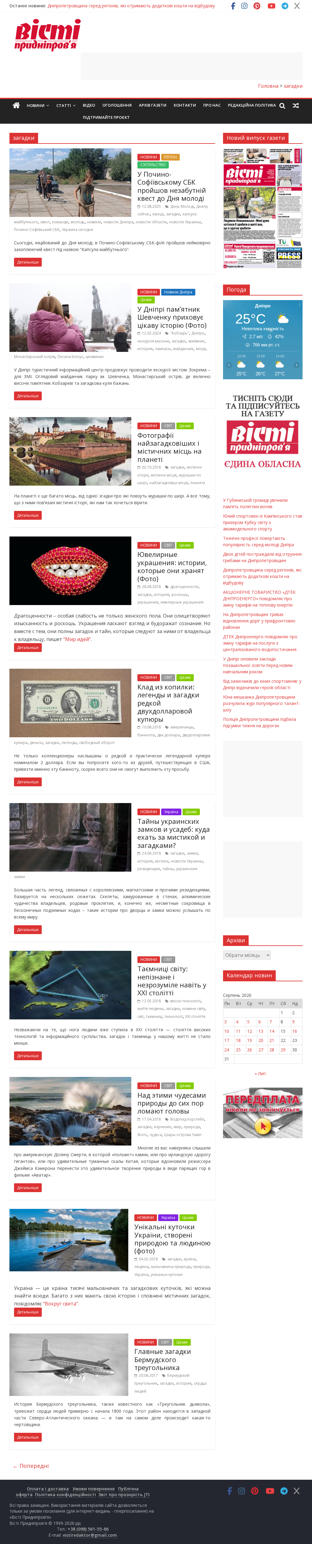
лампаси (163, 348)
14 (271, 1031)
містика (161, 861)
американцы (181, 727)
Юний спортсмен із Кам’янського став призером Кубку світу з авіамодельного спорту (262, 522)
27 (260, 1050)
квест (45, 222)
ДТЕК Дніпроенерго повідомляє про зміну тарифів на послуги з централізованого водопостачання (260, 643)
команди (60, 222)
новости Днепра (118, 222)
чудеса (156, 1134)
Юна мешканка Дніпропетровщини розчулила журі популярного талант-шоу (261, 703)
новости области (151, 222)
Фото (142, 1134)
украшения (147, 602)
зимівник (196, 341)
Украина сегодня (77, 229)
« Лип (260, 1073)
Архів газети (152, 105)
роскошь (180, 594)
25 (238, 1050)
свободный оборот (97, 742)
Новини (35, 105)
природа (192, 1126)
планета (197, 482)
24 (226, 1050)
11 (238, 1031)
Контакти (185, 105)
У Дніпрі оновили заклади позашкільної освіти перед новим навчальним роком (257, 665)
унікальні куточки (167, 1274)
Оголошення (117, 105)
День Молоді (182, 206)
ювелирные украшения (182, 602)
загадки (173, 214)
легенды (69, 742)
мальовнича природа (171, 1266)
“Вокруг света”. (60, 1303)
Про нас (212, 105)
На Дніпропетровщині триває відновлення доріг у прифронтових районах (259, 620)
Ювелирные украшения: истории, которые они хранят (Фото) (172, 566)
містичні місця (163, 475)
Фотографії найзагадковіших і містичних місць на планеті (169, 447)
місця (201, 348)
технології (174, 1016)
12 (249, 1031)
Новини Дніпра (178, 292)
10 (226, 1031)
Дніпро (197, 333)
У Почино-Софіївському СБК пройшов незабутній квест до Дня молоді (171, 186)
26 (249, 1050)
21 (271, 1040)
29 (283, 1050)
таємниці (154, 1016)
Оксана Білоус (70, 356)
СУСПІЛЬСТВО (153, 164)
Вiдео (89, 105)
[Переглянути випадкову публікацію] (296, 105)
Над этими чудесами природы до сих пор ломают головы (171, 1103)
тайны (168, 868)
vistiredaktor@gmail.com (90, 1535)
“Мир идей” (77, 639)
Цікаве (146, 299)
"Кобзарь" (179, 333)
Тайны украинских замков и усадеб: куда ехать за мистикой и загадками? (173, 833)
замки (192, 853)
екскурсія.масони (153, 341)
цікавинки (95, 356)
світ (140, 1016)
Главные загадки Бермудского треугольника (162, 1359)
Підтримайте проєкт (106, 117)
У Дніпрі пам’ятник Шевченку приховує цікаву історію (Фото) (172, 317)
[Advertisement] (192, 66)
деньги (36, 742)
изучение (162, 1126)
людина (141, 1266)
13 (260, 1031)
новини (94, 222)
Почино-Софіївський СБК (36, 229)
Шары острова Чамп (182, 1134)
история (145, 348)
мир (177, 1126)
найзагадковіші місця (168, 482)
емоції (158, 214)
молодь (78, 222)
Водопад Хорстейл (187, 1119)
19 (249, 1040)
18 (238, 1040)
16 (294, 1031)
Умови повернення (94, 1489)
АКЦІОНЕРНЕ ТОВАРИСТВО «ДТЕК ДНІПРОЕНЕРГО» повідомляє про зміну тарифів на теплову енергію (259, 598)
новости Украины (185, 222)
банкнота (146, 735)
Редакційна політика (252, 105)
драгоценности (184, 586)
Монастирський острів (34, 356)
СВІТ (168, 425)
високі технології (185, 1001)
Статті (63, 105)
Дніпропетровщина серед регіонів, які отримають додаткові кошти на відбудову (262, 576)
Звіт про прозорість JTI (124, 1494)
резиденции (148, 868)
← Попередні (30, 1465)
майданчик (183, 348)
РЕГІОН (170, 157)
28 (271, 1050)
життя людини (150, 1008)
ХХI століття (195, 1016)
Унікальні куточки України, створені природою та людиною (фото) (172, 1238)
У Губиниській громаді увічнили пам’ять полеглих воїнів (105, 6)
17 (226, 1040)
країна (190, 1259)
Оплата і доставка (48, 1489)
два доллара (168, 735)
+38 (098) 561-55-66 (88, 1529)
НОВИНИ (148, 157)
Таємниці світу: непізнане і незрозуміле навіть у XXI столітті (171, 980)
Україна (171, 811)
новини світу (193, 1008)
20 (260, 1040)
